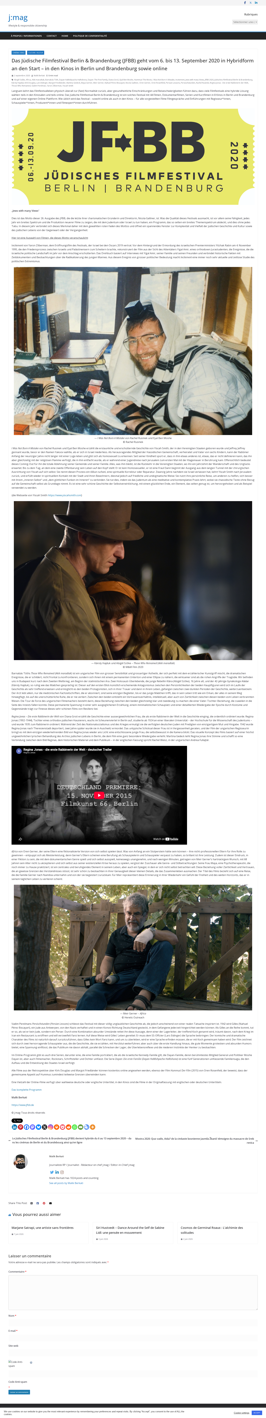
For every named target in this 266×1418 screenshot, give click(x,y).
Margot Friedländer (57, 82)
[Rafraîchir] (31, 1362)
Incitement (180, 79)
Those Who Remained (21, 85)
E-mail (13, 1331)
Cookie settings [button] (241, 1413)
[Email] (80, 1127)
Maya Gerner (86, 82)
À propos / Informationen (26, 35)
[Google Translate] (86, 1127)
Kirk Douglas (30, 82)
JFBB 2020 (209, 79)
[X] (44, 1127)
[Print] (56, 1127)
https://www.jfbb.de (23, 1105)
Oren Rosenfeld (158, 82)
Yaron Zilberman (54, 85)
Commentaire (17, 1271)
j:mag (18, 17)
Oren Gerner (144, 82)
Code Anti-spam (17, 1381)
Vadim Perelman (39, 85)
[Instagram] (50, 1127)
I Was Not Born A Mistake (164, 79)
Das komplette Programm (27, 1089)
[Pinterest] (20, 1127)
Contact (52, 35)
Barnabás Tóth (51, 79)
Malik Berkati (39, 75)
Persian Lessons (173, 82)
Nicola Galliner (132, 82)
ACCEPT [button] (257, 1413)
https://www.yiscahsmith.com (64, 495)
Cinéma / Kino (18, 53)
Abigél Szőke (19, 79)
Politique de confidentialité (90, 35)
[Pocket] (62, 1127)
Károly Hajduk (18, 82)
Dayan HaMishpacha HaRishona (73, 79)
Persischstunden (188, 82)
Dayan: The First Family (98, 79)
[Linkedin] (14, 1127)
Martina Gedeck (73, 82)
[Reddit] (68, 1127)
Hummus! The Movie (143, 79)
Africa (28, 79)
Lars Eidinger (42, 82)
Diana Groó (114, 79)
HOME (65, 35)
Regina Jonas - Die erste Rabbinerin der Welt (229, 82)
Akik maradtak (38, 79)
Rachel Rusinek (202, 82)
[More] (92, 1127)
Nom (12, 1315)
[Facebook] (26, 1127)
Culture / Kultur (35, 53)
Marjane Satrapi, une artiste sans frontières (43, 1228)
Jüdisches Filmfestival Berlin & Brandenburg (233, 79)
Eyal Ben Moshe (126, 79)
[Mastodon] (32, 1127)
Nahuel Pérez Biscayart (115, 82)
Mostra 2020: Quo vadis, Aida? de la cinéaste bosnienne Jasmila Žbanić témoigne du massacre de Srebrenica (194, 1140)
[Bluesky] (38, 1127)
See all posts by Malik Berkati (66, 1183)
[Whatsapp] (74, 1127)
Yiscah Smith (67, 85)
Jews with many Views (194, 79)
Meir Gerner (98, 82)
